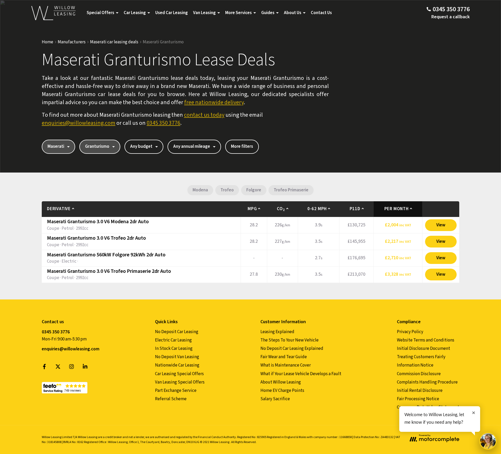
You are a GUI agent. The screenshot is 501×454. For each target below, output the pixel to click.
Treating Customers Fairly (421, 357)
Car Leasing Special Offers (179, 374)
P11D (355, 209)
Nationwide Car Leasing (177, 365)
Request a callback (450, 17)
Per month (396, 209)
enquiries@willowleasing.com (78, 123)
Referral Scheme (171, 399)
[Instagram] (71, 368)
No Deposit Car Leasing (176, 332)
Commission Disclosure (419, 374)
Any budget (141, 146)
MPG (252, 209)
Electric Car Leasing (173, 340)
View (440, 225)
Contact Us (321, 13)
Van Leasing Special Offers (180, 382)
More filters (242, 146)
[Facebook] (44, 368)
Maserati (55, 146)
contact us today (204, 115)
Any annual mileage (191, 146)
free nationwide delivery (214, 102)
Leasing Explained (277, 332)
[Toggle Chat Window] (488, 441)
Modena (200, 190)
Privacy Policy (410, 332)
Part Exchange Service (175, 390)
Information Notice (415, 365)
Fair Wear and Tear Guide (283, 357)
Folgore (253, 190)
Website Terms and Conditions (425, 340)
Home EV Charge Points (282, 390)
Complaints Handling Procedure (427, 382)
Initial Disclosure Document (423, 348)
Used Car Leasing (171, 13)
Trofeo (227, 190)
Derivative (59, 209)
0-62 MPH (317, 209)
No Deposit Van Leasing (177, 357)
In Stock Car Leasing (174, 348)
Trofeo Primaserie (291, 190)
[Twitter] (58, 368)
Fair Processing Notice (418, 399)
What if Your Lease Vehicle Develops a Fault (300, 374)
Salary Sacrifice (275, 399)
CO (281, 209)
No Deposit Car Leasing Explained (291, 348)
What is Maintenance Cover (285, 365)
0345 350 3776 (163, 123)
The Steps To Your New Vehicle (289, 340)
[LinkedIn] (85, 368)
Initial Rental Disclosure (420, 390)
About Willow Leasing (280, 382)
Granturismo (97, 146)
